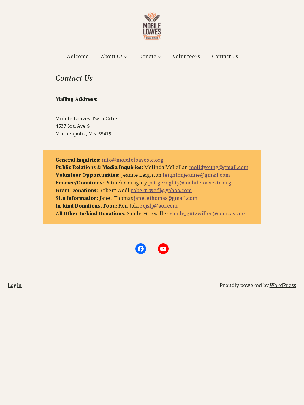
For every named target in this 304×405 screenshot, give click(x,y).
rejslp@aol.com (159, 205)
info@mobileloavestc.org (133, 159)
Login (15, 285)
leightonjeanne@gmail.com (196, 174)
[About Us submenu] (125, 56)
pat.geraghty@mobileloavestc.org (189, 182)
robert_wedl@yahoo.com (161, 190)
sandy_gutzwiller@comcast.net (208, 213)
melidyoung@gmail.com (218, 167)
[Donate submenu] (159, 56)
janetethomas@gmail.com (165, 198)
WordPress (283, 285)
